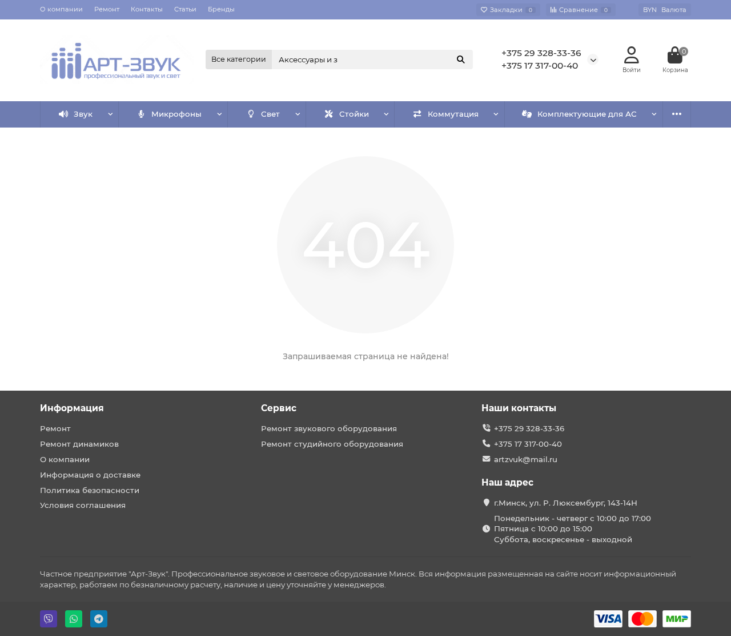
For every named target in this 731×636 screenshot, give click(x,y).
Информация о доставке (90, 474)
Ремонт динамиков (79, 443)
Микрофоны (176, 113)
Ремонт (106, 9)
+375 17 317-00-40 (539, 65)
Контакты (147, 9)
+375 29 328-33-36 (541, 52)
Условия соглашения (83, 505)
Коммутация (453, 113)
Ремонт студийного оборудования (332, 443)
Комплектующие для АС (587, 113)
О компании (61, 9)
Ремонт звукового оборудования (329, 428)
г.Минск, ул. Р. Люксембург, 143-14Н (565, 502)
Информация (72, 408)
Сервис (278, 408)
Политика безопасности (89, 490)
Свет (270, 113)
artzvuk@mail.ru (525, 459)
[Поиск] (460, 59)
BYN (664, 10)
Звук (83, 113)
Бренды (221, 9)
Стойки (354, 113)
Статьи (185, 9)
